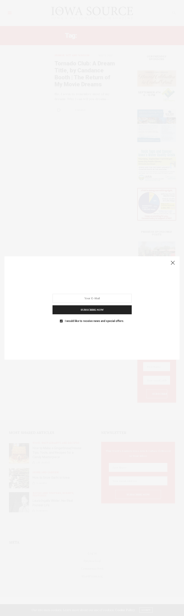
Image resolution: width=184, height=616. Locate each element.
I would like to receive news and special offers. (94, 321)
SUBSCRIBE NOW (92, 309)
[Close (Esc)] (172, 263)
